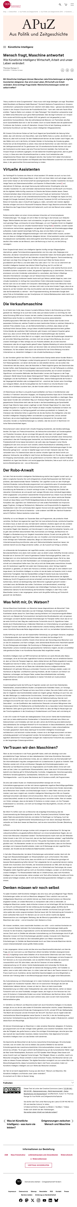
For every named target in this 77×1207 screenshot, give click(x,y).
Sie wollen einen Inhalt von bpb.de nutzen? (40, 1112)
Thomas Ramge (11, 68)
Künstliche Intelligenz (20, 46)
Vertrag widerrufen (38, 1165)
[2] (53, 226)
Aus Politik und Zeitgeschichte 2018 (52, 11)
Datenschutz (23, 1191)
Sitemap (34, 1191)
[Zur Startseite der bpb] (12, 8)
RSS (51, 1191)
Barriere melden (26, 1195)
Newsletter (43, 1191)
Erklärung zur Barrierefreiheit (45, 1195)
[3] (9, 955)
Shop (4, 11)
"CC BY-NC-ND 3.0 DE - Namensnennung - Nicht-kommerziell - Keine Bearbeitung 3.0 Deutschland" (48, 1091)
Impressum (12, 1191)
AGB (6, 1155)
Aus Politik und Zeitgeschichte (29, 11)
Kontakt (58, 1191)
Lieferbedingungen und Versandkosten (43, 1155)
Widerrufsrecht (66, 1155)
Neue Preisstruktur (18, 1155)
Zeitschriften (13, 11)
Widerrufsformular (40, 1159)
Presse (66, 1191)
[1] (62, 183)
